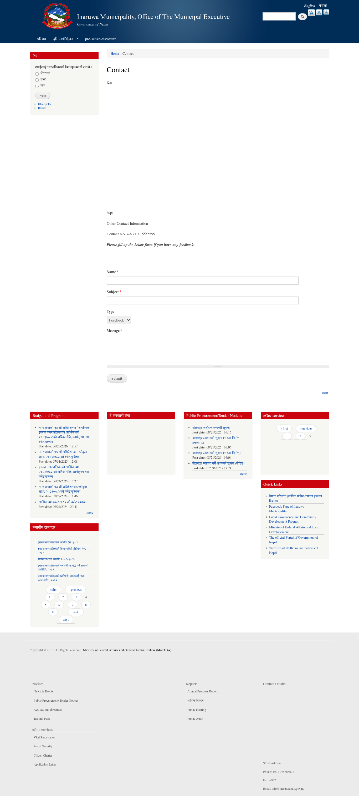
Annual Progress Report (202, 691)
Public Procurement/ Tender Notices (56, 700)
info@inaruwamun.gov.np (288, 788)
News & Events (43, 691)
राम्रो (43, 79)
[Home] (58, 15)
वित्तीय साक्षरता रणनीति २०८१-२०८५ (56, 559)
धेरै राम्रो (45, 73)
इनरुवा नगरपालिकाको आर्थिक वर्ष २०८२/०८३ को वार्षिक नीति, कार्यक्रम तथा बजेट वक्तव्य (64, 472)
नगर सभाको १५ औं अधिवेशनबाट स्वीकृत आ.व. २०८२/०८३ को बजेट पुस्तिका (63, 454)
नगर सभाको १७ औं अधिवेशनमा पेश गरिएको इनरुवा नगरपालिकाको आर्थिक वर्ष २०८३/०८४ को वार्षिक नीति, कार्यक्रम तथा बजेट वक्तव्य (64, 434)
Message (114, 330)
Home (115, 53)
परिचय (41, 38)
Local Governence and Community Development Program (292, 519)
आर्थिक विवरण (195, 700)
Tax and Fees (42, 718)
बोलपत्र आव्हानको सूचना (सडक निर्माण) (216, 453)
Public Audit (195, 718)
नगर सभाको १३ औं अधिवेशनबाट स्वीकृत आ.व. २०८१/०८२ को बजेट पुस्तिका (63, 489)
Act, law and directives (48, 709)
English (309, 5)
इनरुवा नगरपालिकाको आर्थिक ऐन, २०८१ (58, 542)
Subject (114, 291)
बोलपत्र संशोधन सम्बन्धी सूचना (211, 427)
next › (76, 612)
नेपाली (323, 5)
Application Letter (45, 764)
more (89, 512)
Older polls (44, 104)
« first (53, 589)
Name (113, 271)
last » (66, 620)
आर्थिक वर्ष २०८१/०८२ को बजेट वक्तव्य (62, 502)
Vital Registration (44, 737)
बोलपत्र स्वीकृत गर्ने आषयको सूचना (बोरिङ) (218, 463)
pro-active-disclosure (100, 38)
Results (42, 108)
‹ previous (75, 589)
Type (110, 311)
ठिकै (42, 85)
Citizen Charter (43, 755)
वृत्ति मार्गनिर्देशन (61, 39)
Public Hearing (196, 709)
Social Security (43, 746)
